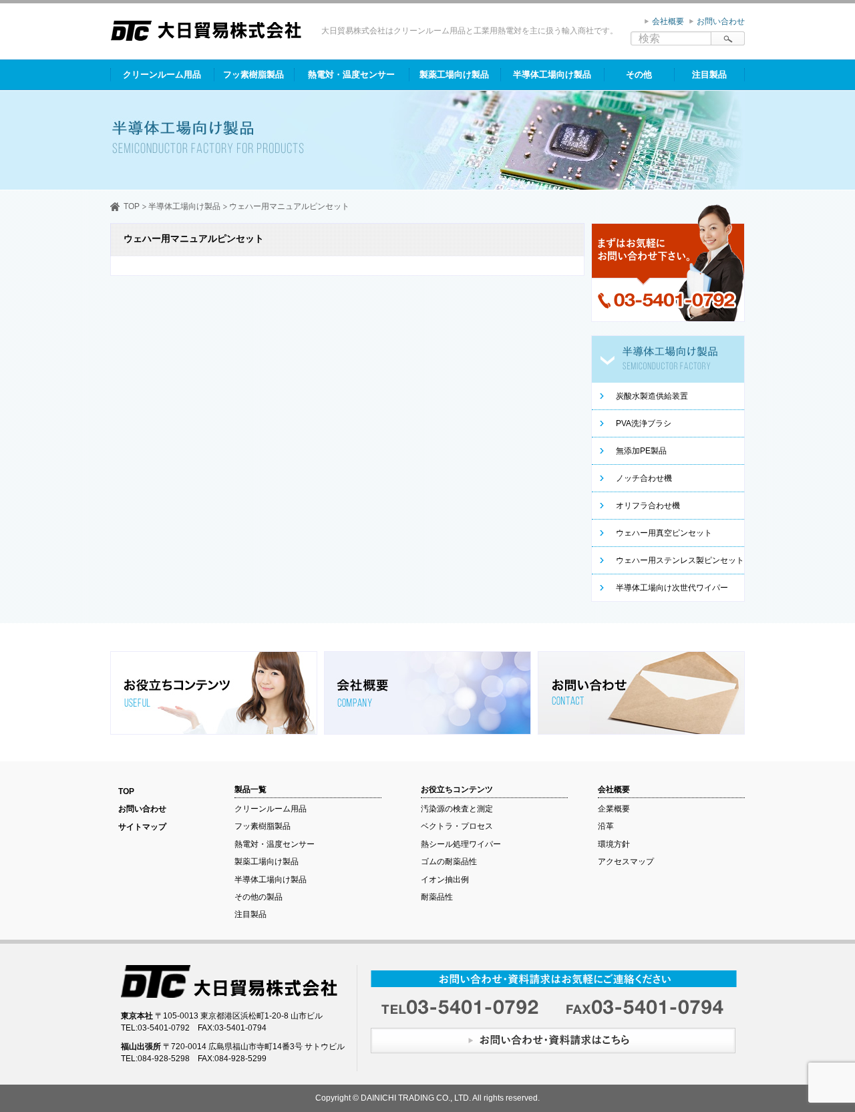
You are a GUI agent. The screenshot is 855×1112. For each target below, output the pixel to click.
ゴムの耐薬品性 (449, 861)
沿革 (606, 826)
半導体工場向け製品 (552, 74)
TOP (132, 206)
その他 (639, 74)
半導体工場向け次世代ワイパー (672, 587)
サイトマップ (142, 826)
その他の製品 (258, 897)
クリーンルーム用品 (162, 74)
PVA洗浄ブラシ (643, 423)
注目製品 (709, 74)
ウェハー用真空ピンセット (664, 533)
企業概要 (614, 808)
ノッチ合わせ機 (644, 478)
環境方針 (614, 844)
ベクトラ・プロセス (457, 826)
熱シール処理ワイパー (461, 844)
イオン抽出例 (445, 879)
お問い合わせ (721, 21)
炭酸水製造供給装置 (652, 396)
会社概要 (668, 21)
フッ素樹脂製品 (253, 74)
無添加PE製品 (641, 450)
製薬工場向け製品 (454, 74)
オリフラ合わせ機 (648, 505)
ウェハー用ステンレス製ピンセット (680, 560)
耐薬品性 (437, 897)
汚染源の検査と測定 (457, 808)
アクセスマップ (626, 861)
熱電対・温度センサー (351, 74)
